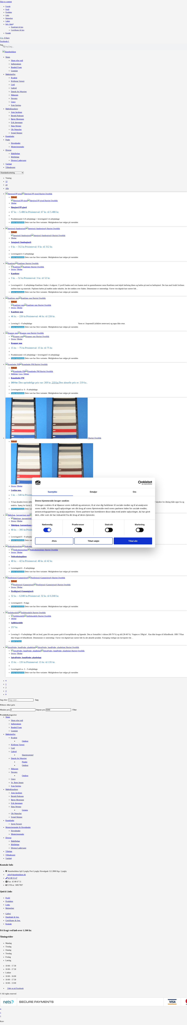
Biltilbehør (14, 374)
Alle (7, 188)
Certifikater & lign (17, 30)
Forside (7, 6)
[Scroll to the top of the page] (0, 1009)
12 (6, 181)
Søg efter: (4, 700)
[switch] (78, 530)
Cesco (21, 374)
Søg (1, 45)
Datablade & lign (17, 27)
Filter (75, 710)
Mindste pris (5, 710)
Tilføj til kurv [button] (16, 641)
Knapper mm (16, 343)
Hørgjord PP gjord (19, 207)
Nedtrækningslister (19, 557)
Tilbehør (13, 203)
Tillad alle (132, 541)
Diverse (13, 269)
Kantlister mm (17, 312)
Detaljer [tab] (93, 492)
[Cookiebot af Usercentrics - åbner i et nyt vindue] (140, 483)
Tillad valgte (93, 541)
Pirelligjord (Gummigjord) (22, 591)
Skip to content (6, 2)
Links (7, 15)
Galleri (7, 21)
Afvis (54, 541)
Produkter (8, 12)
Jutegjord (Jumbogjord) (21, 242)
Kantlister (15, 274)
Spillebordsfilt (17, 623)
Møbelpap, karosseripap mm (23, 525)
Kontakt (8, 33)
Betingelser (9, 18)
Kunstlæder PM (17, 378)
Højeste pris (40, 710)
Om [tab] (134, 492)
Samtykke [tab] (52, 492)
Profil (7, 9)
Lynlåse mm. (16, 490)
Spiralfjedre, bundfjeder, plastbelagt (26, 658)
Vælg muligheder (17, 222)
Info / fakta (9, 24)
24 (6, 185)
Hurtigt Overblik (45, 194)
